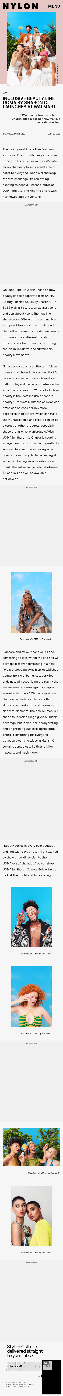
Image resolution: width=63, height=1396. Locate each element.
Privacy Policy (23, 1386)
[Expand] (46, 1363)
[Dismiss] (57, 1363)
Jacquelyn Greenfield (15, 134)
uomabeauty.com (20, 313)
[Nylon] (20, 6)
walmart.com (46, 307)
